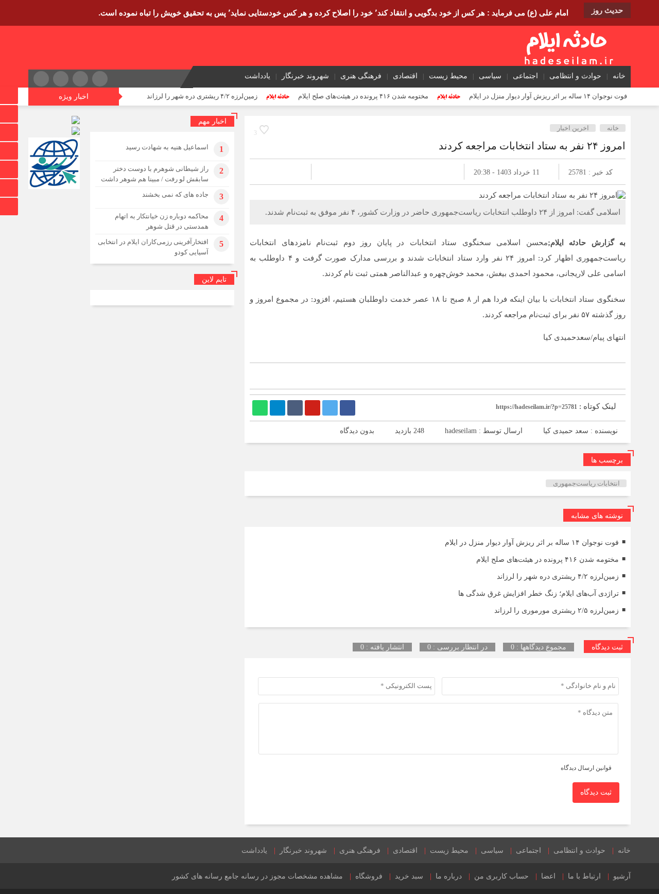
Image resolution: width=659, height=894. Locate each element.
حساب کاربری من (501, 876)
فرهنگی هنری (360, 76)
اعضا (548, 876)
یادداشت (257, 76)
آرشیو (622, 876)
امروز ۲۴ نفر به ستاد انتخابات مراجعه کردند (532, 145)
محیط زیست (448, 76)
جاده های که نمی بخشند (175, 194)
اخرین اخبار (573, 128)
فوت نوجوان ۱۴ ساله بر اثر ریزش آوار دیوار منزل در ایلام (548, 96)
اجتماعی (525, 76)
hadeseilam (461, 431)
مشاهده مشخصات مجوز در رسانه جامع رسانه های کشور (257, 876)
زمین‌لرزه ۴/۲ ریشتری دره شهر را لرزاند (202, 96)
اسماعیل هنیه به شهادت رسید (167, 147)
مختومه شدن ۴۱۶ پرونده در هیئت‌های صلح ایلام (363, 96)
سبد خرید (409, 876)
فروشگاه (369, 876)
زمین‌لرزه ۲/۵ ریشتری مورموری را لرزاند (556, 610)
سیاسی (490, 76)
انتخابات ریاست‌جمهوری (586, 483)
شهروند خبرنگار (305, 76)
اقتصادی (405, 76)
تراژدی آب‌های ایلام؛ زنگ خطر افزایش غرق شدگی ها (538, 593)
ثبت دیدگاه (596, 792)
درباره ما (449, 876)
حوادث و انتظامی (575, 76)
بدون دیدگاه (357, 431)
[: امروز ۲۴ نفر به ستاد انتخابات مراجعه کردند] (269, 171)
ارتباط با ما (584, 876)
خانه (619, 76)
